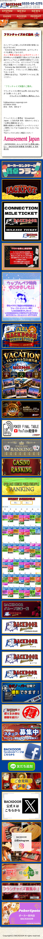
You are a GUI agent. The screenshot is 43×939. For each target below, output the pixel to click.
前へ (15, 502)
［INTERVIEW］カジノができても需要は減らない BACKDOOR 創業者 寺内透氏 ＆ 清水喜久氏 (21, 146)
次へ (27, 502)
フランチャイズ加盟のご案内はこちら (24, 96)
